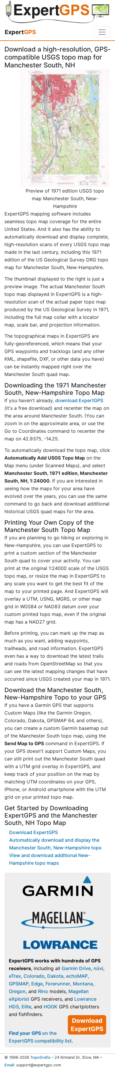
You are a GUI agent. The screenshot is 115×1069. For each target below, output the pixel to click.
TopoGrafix (40, 1057)
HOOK (51, 1007)
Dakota (55, 976)
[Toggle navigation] (102, 32)
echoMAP (77, 976)
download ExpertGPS (79, 400)
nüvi (98, 968)
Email (9, 1065)
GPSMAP (19, 984)
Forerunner (57, 984)
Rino (43, 991)
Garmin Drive (76, 968)
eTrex (15, 976)
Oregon (17, 991)
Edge (37, 984)
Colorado (34, 976)
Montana (83, 984)
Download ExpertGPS (33, 832)
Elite (26, 1007)
